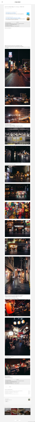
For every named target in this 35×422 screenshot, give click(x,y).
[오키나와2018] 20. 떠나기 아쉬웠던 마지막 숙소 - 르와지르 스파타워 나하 (12, 26)
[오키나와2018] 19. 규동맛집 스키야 (8, 25)
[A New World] (17, 3)
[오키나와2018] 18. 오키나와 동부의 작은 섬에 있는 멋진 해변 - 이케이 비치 (12, 382)
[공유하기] (6, 386)
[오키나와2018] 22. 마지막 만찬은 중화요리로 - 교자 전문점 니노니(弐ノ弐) (11, 391)
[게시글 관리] (7, 386)
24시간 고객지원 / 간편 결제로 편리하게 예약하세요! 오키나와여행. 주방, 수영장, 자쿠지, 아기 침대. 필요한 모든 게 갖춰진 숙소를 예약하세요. (15, 19)
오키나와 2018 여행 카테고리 (8, 380)
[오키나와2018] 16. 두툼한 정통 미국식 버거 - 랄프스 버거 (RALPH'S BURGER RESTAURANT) (14, 23)
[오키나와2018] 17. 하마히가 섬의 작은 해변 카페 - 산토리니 (11, 24)
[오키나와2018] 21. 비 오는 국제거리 (14, 6)
